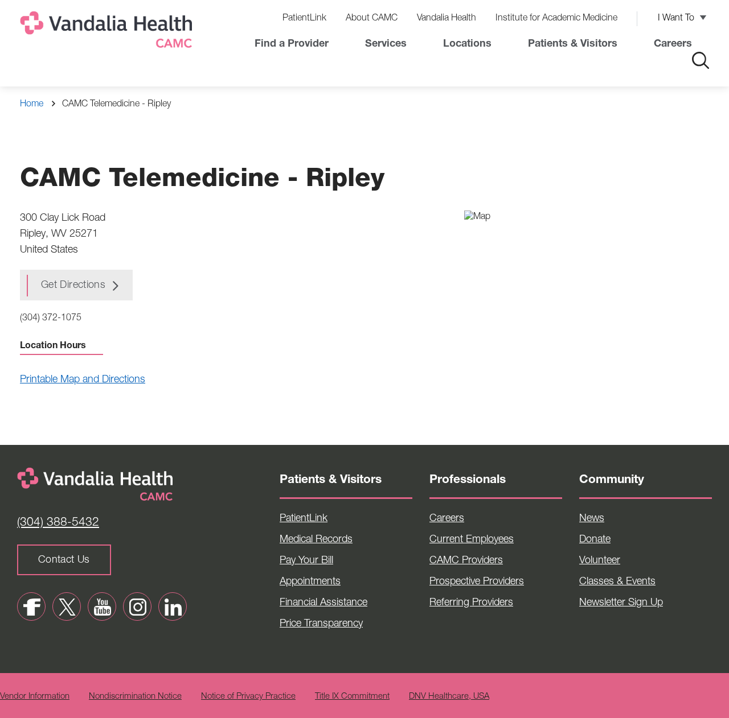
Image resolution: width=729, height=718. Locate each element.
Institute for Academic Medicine (556, 18)
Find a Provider (292, 44)
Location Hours (53, 346)
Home (31, 104)
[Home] (108, 32)
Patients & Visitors (572, 44)
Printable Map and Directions (82, 380)
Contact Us (64, 560)
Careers (673, 44)
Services (386, 44)
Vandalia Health (446, 18)
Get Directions (73, 285)
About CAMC (372, 18)
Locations (467, 44)
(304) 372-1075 (50, 318)
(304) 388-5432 (58, 523)
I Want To (676, 18)
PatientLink (304, 18)
